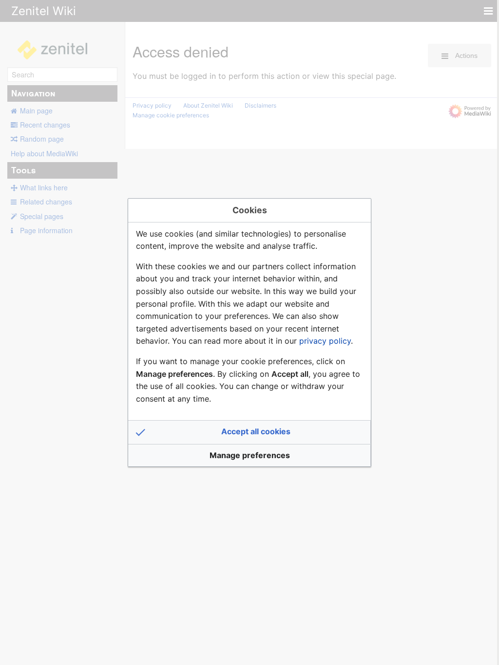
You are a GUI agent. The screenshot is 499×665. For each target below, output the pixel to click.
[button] (249, 432)
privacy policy (325, 341)
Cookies (249, 210)
